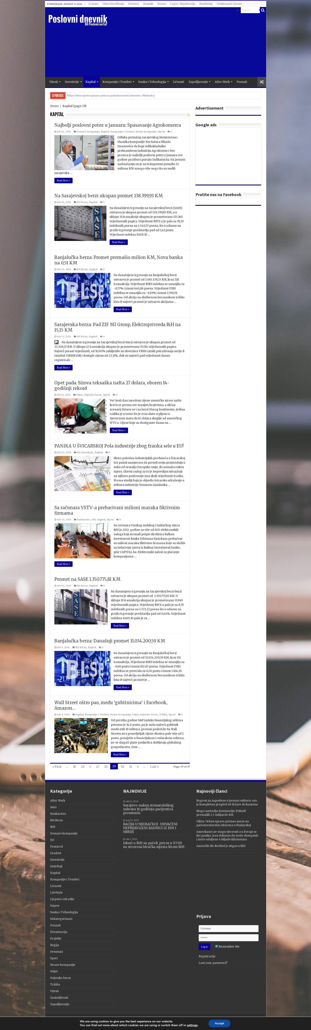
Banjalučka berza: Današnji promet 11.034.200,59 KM (109, 641)
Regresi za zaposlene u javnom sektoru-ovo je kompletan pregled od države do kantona (227, 802)
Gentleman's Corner (229, 3)
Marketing (206, 3)
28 (105, 767)
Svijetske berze (93, 394)
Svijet (79, 394)
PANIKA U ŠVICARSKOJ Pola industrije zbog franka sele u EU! (119, 446)
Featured (56, 846)
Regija (54, 945)
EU (78, 452)
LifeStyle (56, 892)
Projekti (55, 938)
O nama (93, 3)
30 (122, 767)
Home (54, 106)
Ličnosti (178, 82)
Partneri (133, 3)
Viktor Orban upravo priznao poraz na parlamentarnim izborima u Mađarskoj (111, 95)
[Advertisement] (186, 43)
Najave (54, 906)
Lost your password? (213, 963)
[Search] (263, 10)
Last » (154, 767)
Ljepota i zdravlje (62, 899)
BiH (94, 519)
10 (74, 767)
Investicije (72, 82)
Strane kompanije (146, 131)
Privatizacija (58, 932)
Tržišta (163, 714)
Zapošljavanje (198, 82)
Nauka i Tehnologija (152, 82)
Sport (54, 958)
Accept (219, 1023)
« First (56, 767)
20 (82, 767)
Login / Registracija (182, 3)
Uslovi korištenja (113, 3)
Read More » (63, 180)
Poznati (242, 82)
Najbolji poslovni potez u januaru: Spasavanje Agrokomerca (117, 125)
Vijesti (53, 82)
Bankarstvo (83, 519)
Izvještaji (56, 866)
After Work (222, 82)
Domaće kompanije (88, 131)
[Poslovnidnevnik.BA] (78, 20)
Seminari (56, 952)
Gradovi (55, 853)
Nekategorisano (61, 919)
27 (97, 767)
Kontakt (148, 3)
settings (192, 1025)
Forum (161, 3)
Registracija (207, 956)
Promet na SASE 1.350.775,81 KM (87, 579)
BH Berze (82, 202)
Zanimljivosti (59, 997)
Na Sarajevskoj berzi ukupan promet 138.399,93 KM (108, 195)
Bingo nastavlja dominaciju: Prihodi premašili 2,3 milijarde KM (221, 813)
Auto (53, 807)
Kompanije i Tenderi (117, 82)
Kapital (90, 82)
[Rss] (237, 10)
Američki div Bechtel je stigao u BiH (220, 846)
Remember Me (228, 946)
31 (130, 767)
